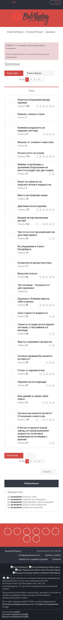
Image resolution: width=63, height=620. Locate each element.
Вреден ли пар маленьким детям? (33, 219)
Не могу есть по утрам (31, 152)
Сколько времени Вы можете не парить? (35, 357)
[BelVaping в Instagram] (17, 531)
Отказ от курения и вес (31, 370)
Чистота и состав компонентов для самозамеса (36, 233)
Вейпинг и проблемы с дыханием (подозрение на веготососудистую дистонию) (35, 167)
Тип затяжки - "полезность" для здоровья (34, 286)
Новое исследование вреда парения (34, 101)
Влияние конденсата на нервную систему (31, 129)
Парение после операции (32, 381)
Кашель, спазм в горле (31, 114)
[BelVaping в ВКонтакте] (7, 531)
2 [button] (31, 79)
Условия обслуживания (46, 604)
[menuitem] (12, 2)
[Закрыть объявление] (56, 44)
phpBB (17, 612)
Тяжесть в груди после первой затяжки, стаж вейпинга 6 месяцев (36, 327)
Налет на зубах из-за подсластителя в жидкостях (34, 183)
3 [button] (34, 79)
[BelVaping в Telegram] (36, 538)
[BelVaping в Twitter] (46, 531)
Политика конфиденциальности (17, 604)
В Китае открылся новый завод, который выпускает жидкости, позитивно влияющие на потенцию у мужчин (33, 433)
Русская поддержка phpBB (15, 614)
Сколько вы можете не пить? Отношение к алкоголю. (35, 415)
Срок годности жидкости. (33, 312)
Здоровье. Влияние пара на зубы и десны (33, 300)
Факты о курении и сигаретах (35, 341)
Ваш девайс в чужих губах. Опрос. (33, 397)
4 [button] (38, 79)
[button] (43, 80)
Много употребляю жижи (32, 195)
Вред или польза (27, 273)
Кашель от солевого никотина (35, 142)
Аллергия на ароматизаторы (35, 262)
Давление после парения (32, 206)
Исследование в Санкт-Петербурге (31, 248)
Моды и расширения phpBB (15, 616)
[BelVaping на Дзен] (26, 538)
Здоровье (12, 64)
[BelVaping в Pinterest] (36, 531)
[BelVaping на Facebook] (26, 531)
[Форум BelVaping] (31, 18)
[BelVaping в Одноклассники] (55, 531)
